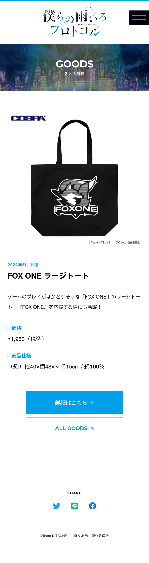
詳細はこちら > (74, 402)
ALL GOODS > (74, 428)
